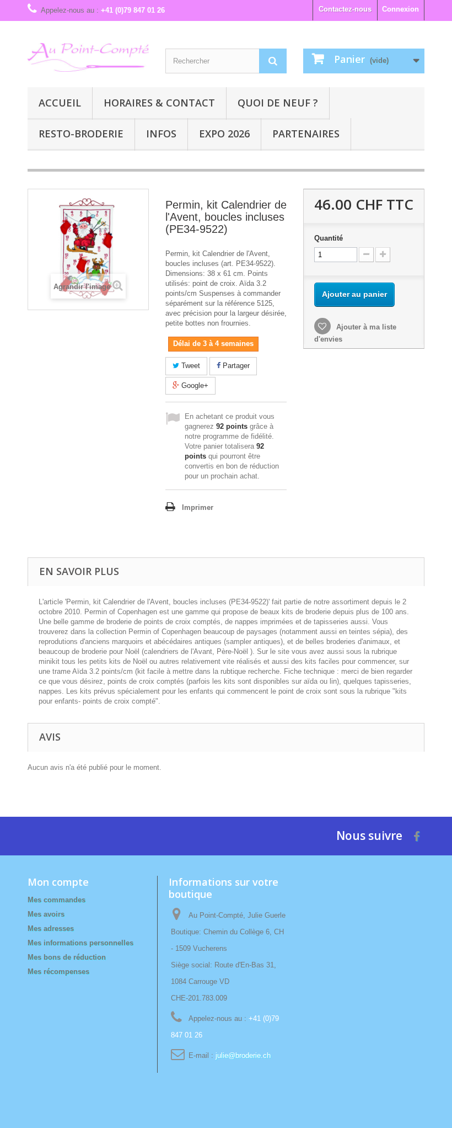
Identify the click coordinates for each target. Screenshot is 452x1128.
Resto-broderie (81, 133)
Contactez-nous (345, 9)
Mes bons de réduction (67, 957)
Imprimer (197, 507)
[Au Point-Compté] (88, 57)
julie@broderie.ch (243, 1055)
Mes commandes (56, 900)
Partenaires (306, 133)
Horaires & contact (159, 102)
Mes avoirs (46, 914)
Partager (235, 365)
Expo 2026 (224, 133)
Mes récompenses (58, 971)
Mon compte (58, 881)
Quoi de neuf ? (278, 102)
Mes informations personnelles (80, 943)
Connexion (400, 9)
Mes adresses (51, 928)
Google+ (193, 385)
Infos (161, 133)
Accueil (60, 102)
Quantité (328, 238)
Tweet (189, 365)
